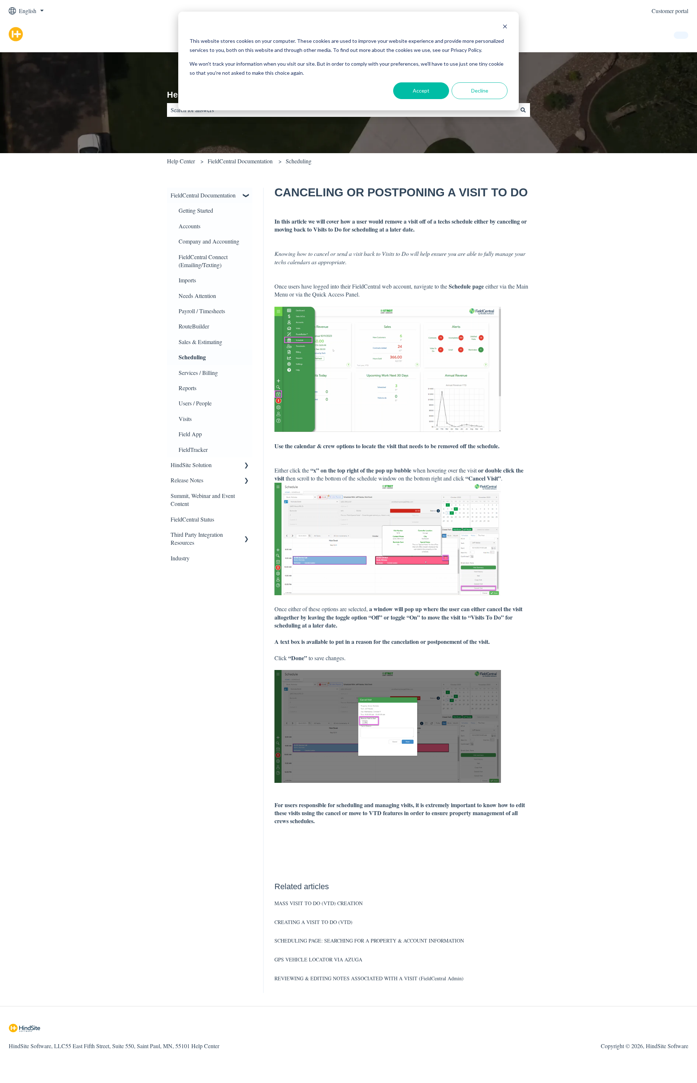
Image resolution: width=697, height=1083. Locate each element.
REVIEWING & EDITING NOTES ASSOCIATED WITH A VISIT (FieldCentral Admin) (369, 978)
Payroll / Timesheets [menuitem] (202, 311)
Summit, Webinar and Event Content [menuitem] (203, 499)
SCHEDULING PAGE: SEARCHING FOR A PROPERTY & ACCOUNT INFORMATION (369, 940)
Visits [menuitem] (185, 418)
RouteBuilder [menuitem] (194, 326)
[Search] (523, 110)
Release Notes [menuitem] (187, 480)
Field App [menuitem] (190, 434)
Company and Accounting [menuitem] (209, 241)
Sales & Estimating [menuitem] (200, 342)
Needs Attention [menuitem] (197, 295)
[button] (246, 195)
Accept (421, 90)
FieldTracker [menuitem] (193, 449)
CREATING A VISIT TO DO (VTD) (313, 922)
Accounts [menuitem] (189, 226)
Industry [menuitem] (180, 558)
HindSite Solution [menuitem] (191, 465)
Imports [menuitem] (187, 280)
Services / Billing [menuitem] (198, 372)
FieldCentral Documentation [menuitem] (203, 195)
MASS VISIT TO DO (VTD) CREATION (318, 903)
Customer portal (670, 11)
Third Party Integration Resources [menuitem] (197, 538)
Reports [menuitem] (187, 388)
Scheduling (298, 161)
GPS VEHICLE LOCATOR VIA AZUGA (318, 959)
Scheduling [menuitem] (192, 357)
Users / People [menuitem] (195, 403)
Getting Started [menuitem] (196, 210)
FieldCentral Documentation (240, 161)
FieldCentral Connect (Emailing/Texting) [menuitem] (203, 261)
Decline (479, 90)
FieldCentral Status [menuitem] (192, 519)
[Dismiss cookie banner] (505, 27)
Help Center (181, 161)
